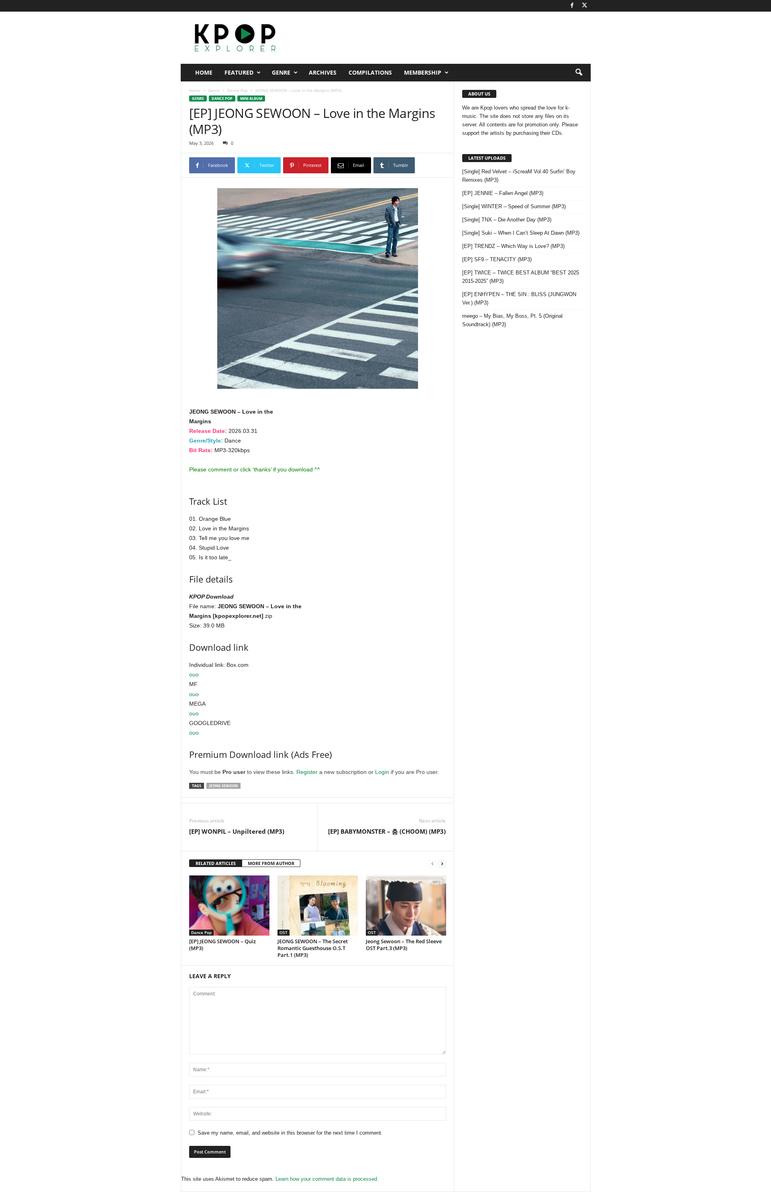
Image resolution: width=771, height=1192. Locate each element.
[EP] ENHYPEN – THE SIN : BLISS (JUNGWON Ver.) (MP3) (519, 298)
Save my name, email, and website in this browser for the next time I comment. (290, 1133)
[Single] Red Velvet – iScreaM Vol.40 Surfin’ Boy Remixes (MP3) (518, 176)
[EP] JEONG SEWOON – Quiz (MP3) (222, 945)
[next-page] (442, 863)
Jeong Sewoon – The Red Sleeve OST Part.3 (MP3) (404, 945)
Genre (281, 72)
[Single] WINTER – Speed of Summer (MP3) (514, 206)
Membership (422, 72)
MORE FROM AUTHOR (271, 863)
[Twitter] (584, 6)
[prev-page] (432, 863)
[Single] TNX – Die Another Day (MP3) (506, 220)
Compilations (370, 72)
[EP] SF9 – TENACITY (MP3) (497, 259)
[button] (578, 72)
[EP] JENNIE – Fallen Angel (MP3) (502, 193)
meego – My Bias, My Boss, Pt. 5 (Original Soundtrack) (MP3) (512, 320)
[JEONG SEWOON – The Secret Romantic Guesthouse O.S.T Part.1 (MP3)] (317, 905)
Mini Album (251, 98)
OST (283, 932)
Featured (238, 72)
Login (382, 772)
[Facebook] (572, 6)
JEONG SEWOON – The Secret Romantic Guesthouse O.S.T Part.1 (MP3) (312, 948)
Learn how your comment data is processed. (327, 1179)
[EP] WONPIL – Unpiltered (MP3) (236, 831)
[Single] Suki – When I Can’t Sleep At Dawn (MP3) (520, 233)
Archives (323, 72)
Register (307, 772)
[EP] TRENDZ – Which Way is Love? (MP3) (513, 246)
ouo (194, 674)
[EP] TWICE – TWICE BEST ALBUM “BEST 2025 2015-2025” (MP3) (520, 277)
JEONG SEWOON (223, 785)
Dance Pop (237, 90)
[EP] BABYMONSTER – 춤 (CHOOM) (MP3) (387, 831)
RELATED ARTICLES (216, 863)
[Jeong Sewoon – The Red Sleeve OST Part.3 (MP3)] (406, 905)
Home (203, 72)
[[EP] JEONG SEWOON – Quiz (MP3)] (229, 905)
